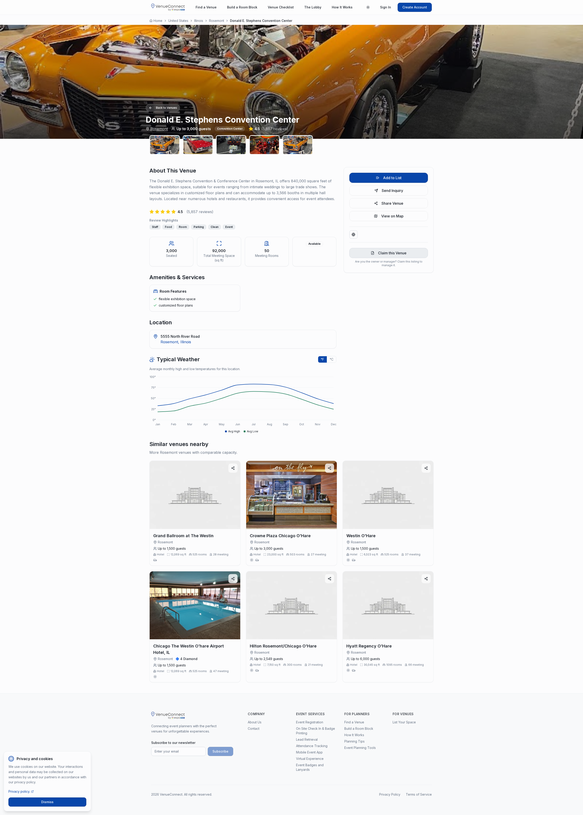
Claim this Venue (392, 253)
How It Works (342, 7)
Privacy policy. (19, 791)
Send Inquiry (392, 190)
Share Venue (392, 203)
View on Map (392, 216)
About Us (254, 722)
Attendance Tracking (311, 746)
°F (322, 359)
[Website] (353, 234)
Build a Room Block (242, 7)
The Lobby (312, 7)
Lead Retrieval (307, 739)
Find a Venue (206, 7)
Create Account (414, 7)
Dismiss (47, 802)
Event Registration (309, 722)
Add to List (392, 177)
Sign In (385, 7)
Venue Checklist (281, 7)
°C (331, 359)
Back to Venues (166, 107)
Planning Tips (354, 741)
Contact (253, 728)
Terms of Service (419, 794)
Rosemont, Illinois (176, 342)
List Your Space (404, 722)
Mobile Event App (309, 752)
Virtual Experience (310, 759)
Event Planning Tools (360, 748)
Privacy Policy (389, 794)
